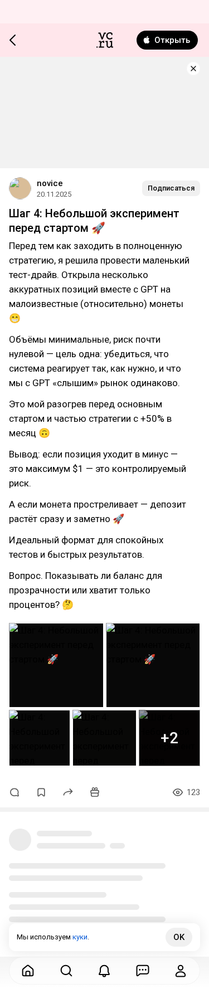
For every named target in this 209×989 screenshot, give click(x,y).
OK (178, 937)
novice (50, 183)
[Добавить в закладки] (41, 792)
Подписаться (171, 188)
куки (80, 937)
